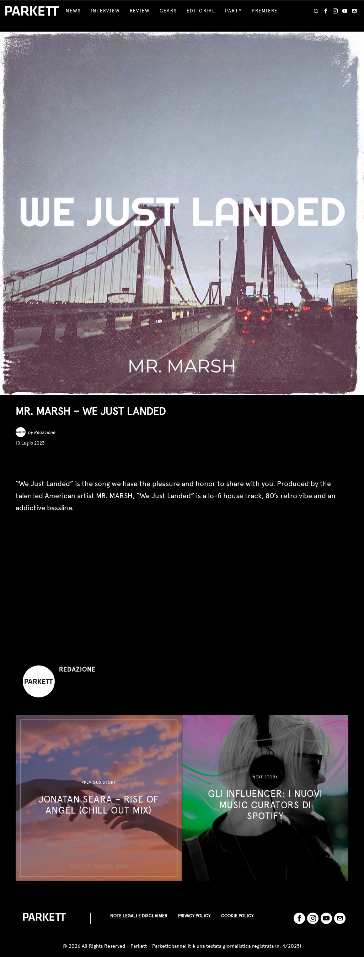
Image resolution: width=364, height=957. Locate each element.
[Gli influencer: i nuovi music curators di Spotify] (265, 798)
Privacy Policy (194, 915)
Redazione (44, 432)
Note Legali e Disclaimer (138, 915)
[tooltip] (325, 11)
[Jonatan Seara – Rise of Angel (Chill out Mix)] (99, 798)
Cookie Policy (237, 915)
